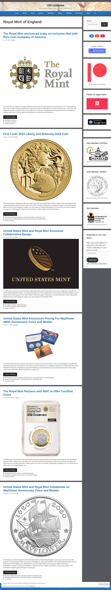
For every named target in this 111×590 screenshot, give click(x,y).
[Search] (104, 24)
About (88, 13)
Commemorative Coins (11, 377)
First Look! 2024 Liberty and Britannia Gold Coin (35, 133)
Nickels (25, 13)
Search (89, 21)
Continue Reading (10, 117)
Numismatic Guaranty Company (13, 473)
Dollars (60, 13)
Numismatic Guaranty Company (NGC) (15, 475)
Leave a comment (9, 123)
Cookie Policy (32, 586)
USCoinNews (55, 5)
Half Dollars (51, 13)
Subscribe (92, 260)
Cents (17, 13)
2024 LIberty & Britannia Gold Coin (14, 217)
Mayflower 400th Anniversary (24, 377)
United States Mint (40, 217)
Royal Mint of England (10, 120)
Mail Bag (68, 13)
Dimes (32, 13)
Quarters (40, 13)
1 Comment (8, 578)
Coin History (79, 13)
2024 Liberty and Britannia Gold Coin (14, 218)
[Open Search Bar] (95, 13)
